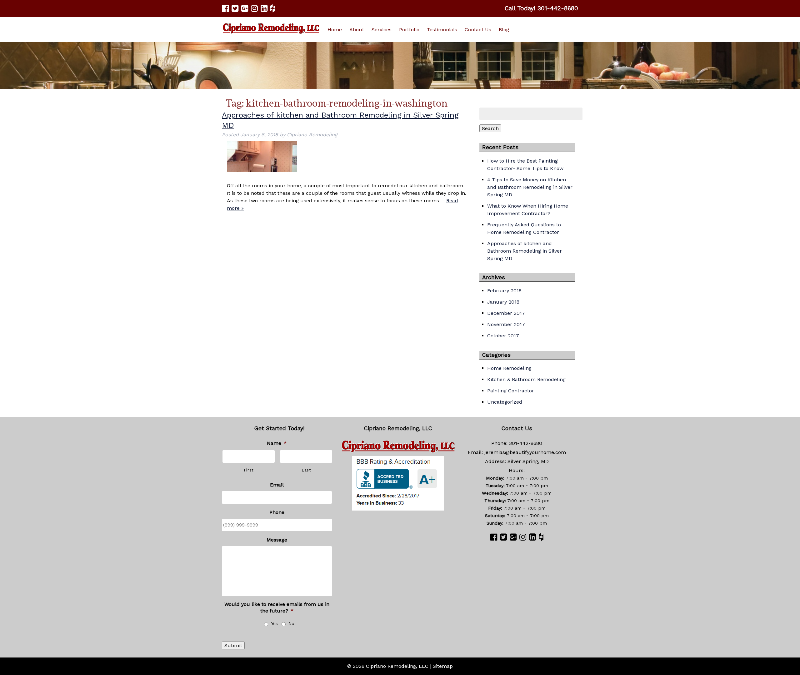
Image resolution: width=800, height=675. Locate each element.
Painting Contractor (510, 391)
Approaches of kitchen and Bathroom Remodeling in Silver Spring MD (524, 250)
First (249, 470)
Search (490, 128)
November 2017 (506, 324)
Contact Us (478, 30)
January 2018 (503, 302)
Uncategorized (504, 402)
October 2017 (503, 336)
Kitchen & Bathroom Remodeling (526, 379)
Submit (233, 645)
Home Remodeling (509, 368)
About (356, 30)
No (291, 623)
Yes (274, 623)
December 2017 (506, 313)
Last (306, 470)
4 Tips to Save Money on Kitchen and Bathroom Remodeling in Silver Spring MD (529, 187)
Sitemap (443, 666)
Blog (504, 30)
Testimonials (442, 30)
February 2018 (504, 291)
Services (382, 30)
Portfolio (409, 30)
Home (335, 30)
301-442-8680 (558, 8)
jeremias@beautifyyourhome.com (525, 452)
